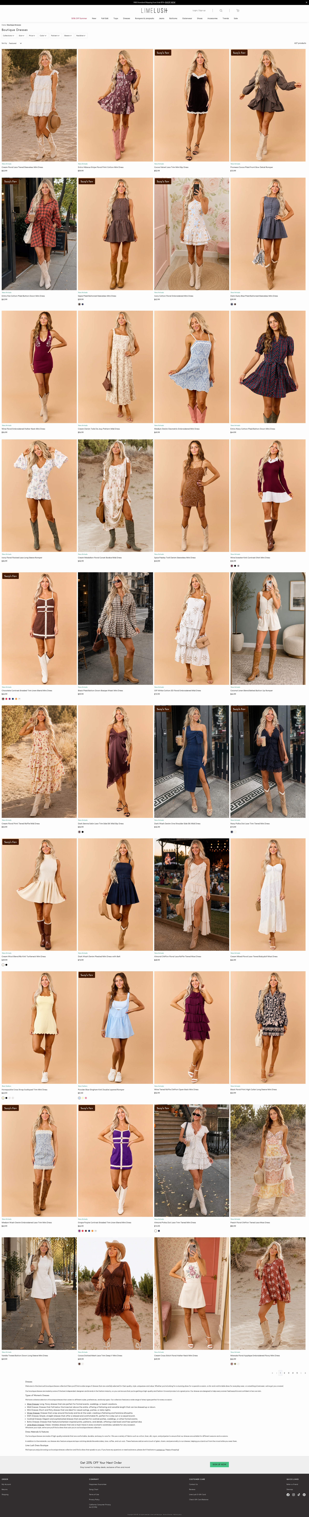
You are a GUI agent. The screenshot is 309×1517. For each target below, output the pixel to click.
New (94, 18)
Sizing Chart (93, 1489)
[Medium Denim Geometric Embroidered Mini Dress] (191, 367)
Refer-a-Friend (292, 1484)
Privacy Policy (94, 1499)
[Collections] (13, 36)
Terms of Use (94, 1494)
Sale (236, 18)
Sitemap (290, 1489)
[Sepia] (79, 304)
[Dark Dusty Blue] (82, 304)
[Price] (34, 36)
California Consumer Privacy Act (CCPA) (100, 1505)
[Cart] (238, 10)
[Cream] (3, 964)
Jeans (161, 18)
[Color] (45, 36)
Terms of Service (167, 1514)
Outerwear (187, 18)
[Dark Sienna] (79, 832)
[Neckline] (84, 36)
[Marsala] (231, 1364)
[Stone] (238, 565)
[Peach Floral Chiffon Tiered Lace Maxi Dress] (267, 1160)
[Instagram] (294, 1494)
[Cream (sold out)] (82, 1364)
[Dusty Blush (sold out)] (9, 1098)
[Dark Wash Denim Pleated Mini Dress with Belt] (115, 894)
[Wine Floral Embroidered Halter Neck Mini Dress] (39, 367)
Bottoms (173, 18)
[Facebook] (289, 1494)
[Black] (235, 565)
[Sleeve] (71, 36)
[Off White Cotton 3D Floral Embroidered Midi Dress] (191, 628)
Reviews (192, 1489)
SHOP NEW (170, 2)
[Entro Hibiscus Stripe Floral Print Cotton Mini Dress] (115, 105)
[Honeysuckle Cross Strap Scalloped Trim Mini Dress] (39, 1027)
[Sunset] (16, 698)
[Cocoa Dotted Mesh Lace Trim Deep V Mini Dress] (115, 1293)
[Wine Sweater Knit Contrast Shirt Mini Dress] (267, 495)
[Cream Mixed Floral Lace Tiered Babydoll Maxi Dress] (267, 894)
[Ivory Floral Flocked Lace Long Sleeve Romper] (39, 495)
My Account (6, 1484)
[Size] (23, 36)
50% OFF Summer (79, 18)
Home (4, 25)
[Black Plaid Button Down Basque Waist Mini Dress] (115, 628)
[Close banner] (306, 2)
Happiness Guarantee (97, 1484)
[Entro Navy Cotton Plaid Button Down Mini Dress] (267, 367)
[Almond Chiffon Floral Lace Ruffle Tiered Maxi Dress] (191, 894)
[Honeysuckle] (3, 1098)
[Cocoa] (79, 1364)
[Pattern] (58, 36)
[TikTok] (300, 1494)
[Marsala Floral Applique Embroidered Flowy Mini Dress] (267, 1293)
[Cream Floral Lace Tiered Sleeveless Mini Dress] (39, 105)
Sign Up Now (219, 1464)
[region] (154, 2)
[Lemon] (82, 1098)
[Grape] (9, 698)
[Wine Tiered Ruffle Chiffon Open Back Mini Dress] (191, 1027)
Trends (226, 18)
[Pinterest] (305, 1494)
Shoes (199, 18)
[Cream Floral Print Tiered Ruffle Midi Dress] (39, 761)
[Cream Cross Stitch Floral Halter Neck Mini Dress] (191, 1293)
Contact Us (193, 1484)
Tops (115, 18)
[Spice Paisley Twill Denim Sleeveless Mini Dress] (191, 495)
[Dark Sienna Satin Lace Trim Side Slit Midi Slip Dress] (115, 761)
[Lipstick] (6, 698)
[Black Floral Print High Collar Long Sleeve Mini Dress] (267, 1027)
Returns (4, 1489)
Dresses (126, 18)
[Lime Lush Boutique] (154, 10)
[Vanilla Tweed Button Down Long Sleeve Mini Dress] (39, 1293)
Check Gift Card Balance (198, 1499)
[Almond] (235, 832)
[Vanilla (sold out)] (238, 1364)
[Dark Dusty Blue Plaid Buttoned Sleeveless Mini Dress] (267, 234)
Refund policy (177, 1514)
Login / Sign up (199, 10)
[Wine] (231, 565)
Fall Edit (104, 18)
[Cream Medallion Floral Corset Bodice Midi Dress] (115, 495)
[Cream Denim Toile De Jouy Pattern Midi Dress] (115, 367)
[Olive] (235, 1364)
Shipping (5, 1494)
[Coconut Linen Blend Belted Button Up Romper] (267, 628)
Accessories (212, 18)
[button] (39, 159)
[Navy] (12, 698)
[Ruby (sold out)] (85, 1098)
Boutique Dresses (14, 25)
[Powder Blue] (79, 1098)
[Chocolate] (3, 698)
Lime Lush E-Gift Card (197, 1494)
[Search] (221, 10)
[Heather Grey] (12, 1098)
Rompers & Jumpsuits (144, 18)
